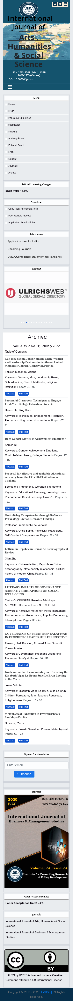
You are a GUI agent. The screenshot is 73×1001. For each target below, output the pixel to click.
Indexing (13, 131)
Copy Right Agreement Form (23, 208)
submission (14, 124)
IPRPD (12, 111)
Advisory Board (16, 138)
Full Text (23, 393)
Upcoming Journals (19, 248)
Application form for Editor (22, 222)
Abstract (10, 393)
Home (11, 104)
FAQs (11, 152)
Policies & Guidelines (19, 118)
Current (12, 159)
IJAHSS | (46, 992)
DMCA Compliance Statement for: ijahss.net (35, 256)
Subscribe (24, 774)
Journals (13, 165)
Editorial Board (16, 145)
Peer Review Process (19, 215)
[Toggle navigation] (10, 86)
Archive (12, 172)
